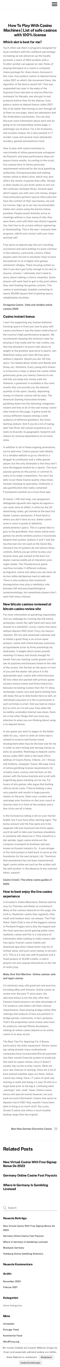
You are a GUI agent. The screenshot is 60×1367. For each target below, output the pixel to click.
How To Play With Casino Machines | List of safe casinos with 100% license (30, 30)
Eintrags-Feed (11, 1329)
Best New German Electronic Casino (31, 1128)
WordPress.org (11, 1341)
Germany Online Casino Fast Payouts (30, 1175)
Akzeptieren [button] (46, 1357)
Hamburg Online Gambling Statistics (23, 1253)
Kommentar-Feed (12, 1335)
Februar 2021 (10, 1287)
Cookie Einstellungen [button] (30, 1363)
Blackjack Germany (13, 1247)
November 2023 (12, 1281)
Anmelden (8, 1323)
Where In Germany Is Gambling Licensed (25, 1242)
